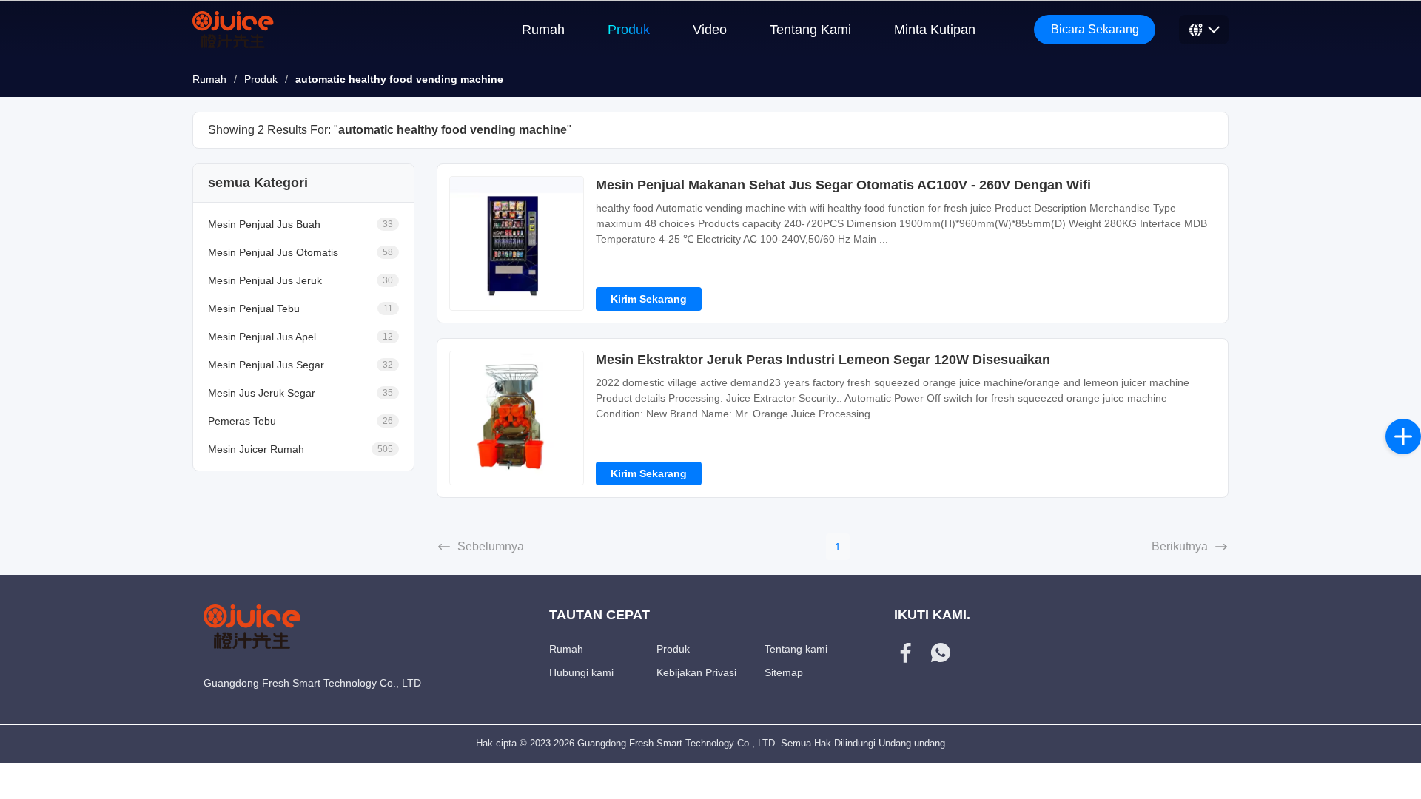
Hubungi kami (581, 672)
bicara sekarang (1095, 29)
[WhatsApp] (941, 655)
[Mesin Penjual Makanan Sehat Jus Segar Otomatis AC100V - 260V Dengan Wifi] (516, 243)
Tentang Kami (810, 29)
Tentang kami (796, 649)
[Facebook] (906, 655)
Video (710, 29)
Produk (629, 29)
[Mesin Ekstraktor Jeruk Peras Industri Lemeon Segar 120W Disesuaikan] (516, 418)
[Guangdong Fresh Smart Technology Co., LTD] (233, 29)
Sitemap (784, 672)
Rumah (543, 29)
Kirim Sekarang (649, 299)
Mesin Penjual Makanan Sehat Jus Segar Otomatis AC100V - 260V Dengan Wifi (843, 185)
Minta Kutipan (934, 29)
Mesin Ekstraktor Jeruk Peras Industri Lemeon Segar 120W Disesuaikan (823, 359)
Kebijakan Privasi (696, 672)
